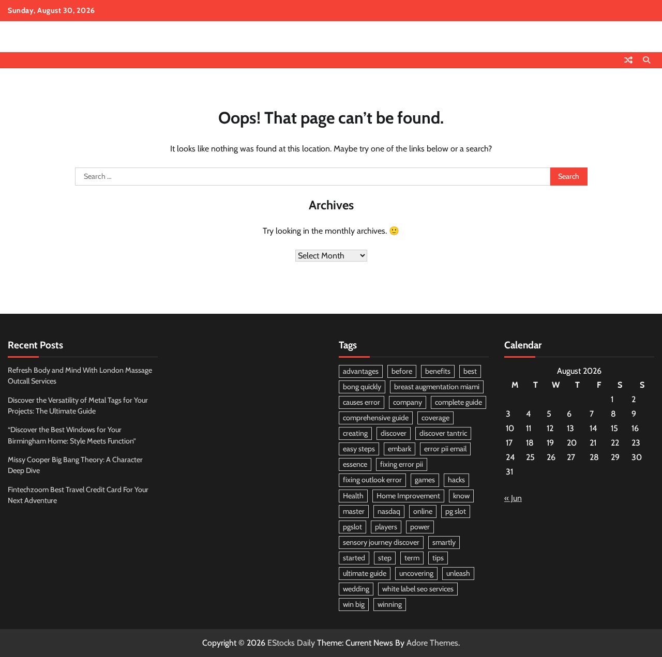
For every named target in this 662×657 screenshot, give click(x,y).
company (407, 402)
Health (353, 495)
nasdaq (389, 511)
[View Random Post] (628, 60)
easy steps (359, 448)
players (386, 526)
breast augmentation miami (436, 386)
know (461, 495)
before (402, 371)
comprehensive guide (376, 417)
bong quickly (362, 386)
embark (399, 448)
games (425, 479)
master (354, 511)
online (422, 511)
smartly (444, 542)
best (470, 371)
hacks (456, 479)
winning (390, 604)
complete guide (458, 402)
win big (354, 604)
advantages (361, 371)
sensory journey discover (381, 542)
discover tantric (443, 433)
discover (394, 433)
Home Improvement (408, 495)
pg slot (455, 511)
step (385, 557)
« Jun (513, 498)
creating (355, 433)
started (354, 557)
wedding (356, 588)
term (411, 557)
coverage (435, 417)
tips (438, 557)
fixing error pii (401, 464)
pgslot (352, 526)
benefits (437, 371)
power (420, 526)
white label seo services (418, 588)
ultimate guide (364, 573)
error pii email (445, 448)
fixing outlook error (372, 479)
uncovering (416, 573)
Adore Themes (432, 643)
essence (355, 464)
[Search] (646, 60)
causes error (361, 402)
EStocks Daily (291, 643)
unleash (458, 573)
